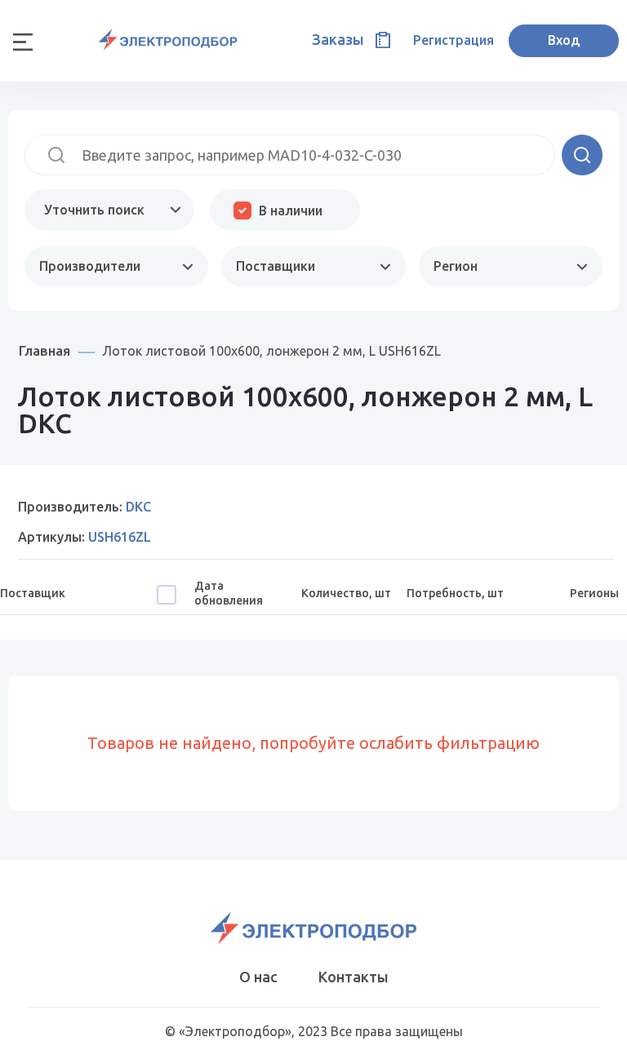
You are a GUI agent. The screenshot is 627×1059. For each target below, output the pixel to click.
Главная (44, 350)
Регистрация (453, 40)
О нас (258, 976)
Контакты (353, 976)
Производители (89, 266)
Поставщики (275, 266)
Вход (564, 40)
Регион (456, 266)
